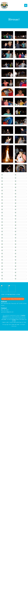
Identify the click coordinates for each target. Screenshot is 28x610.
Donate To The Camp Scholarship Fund (13, 299)
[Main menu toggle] (25, 5)
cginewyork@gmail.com (7, 312)
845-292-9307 (5, 310)
